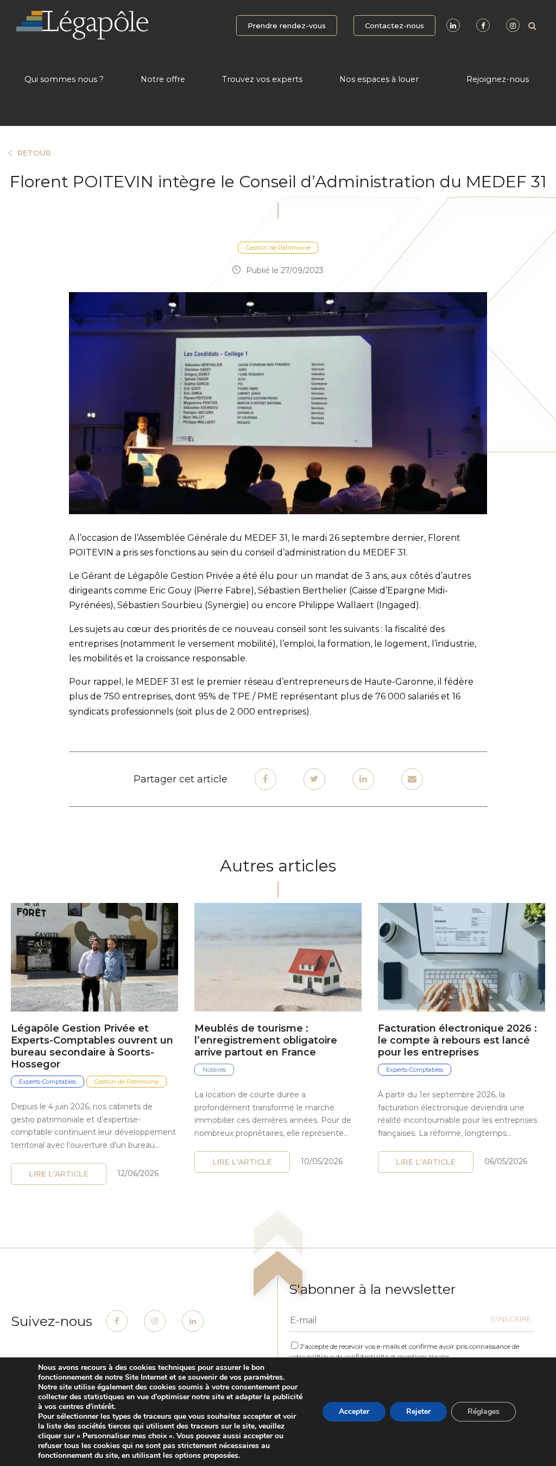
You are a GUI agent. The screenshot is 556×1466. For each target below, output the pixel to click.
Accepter (354, 1411)
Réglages (483, 1411)
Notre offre (163, 79)
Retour (34, 153)
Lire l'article (59, 1174)
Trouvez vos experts (262, 79)
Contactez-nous (394, 25)
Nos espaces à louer (379, 79)
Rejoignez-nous (497, 79)
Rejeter (418, 1411)
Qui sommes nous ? (64, 79)
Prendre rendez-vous (287, 25)
